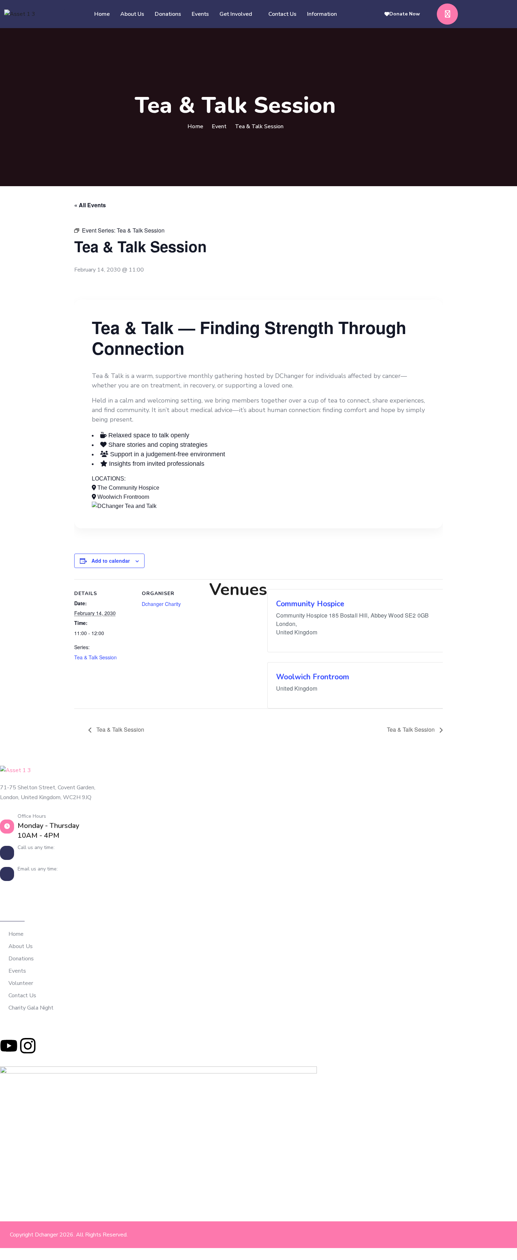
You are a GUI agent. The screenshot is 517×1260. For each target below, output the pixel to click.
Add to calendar (110, 560)
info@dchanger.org (48, 878)
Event (219, 126)
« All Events (90, 205)
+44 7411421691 (46, 857)
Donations (168, 14)
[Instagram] (28, 1046)
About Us (132, 14)
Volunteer (20, 983)
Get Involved (235, 14)
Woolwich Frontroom (312, 677)
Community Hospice (310, 604)
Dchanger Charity (161, 603)
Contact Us (282, 14)
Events (200, 14)
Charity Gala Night (30, 1008)
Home (102, 14)
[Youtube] (9, 1046)
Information (322, 14)
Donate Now (404, 14)
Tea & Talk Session (95, 657)
